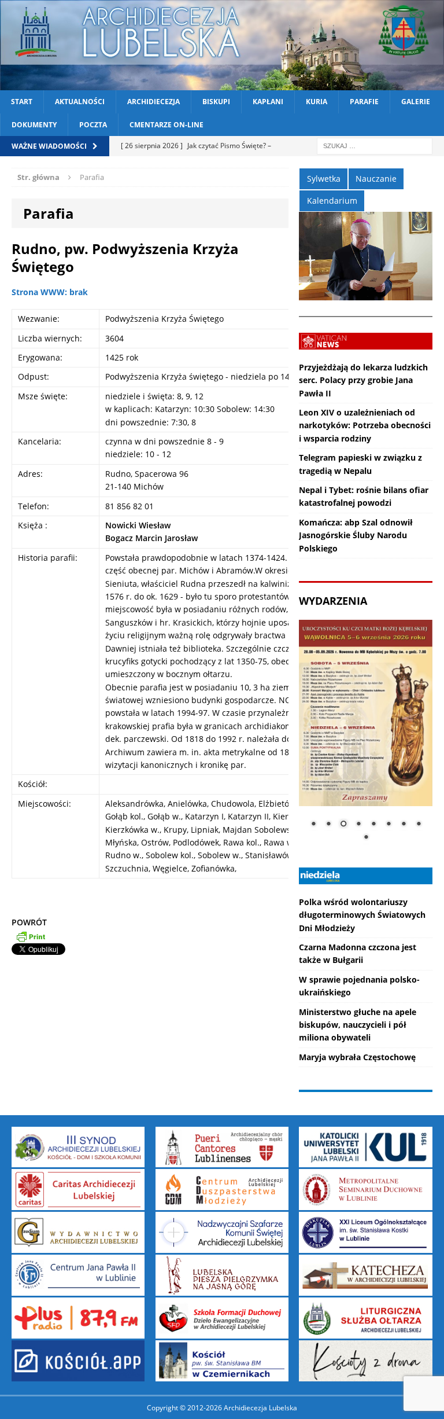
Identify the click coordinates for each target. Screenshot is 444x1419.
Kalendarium (332, 200)
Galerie (415, 101)
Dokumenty (34, 125)
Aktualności (80, 101)
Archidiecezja (153, 101)
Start (21, 101)
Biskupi (216, 101)
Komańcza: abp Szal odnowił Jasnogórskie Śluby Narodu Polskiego (356, 535)
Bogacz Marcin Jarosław (151, 537)
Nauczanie (376, 178)
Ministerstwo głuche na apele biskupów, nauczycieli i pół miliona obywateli (357, 1024)
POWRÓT (29, 922)
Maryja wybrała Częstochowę (357, 1057)
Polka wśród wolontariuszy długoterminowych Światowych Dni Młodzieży (362, 914)
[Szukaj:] (374, 144)
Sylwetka (324, 178)
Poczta (93, 125)
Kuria (316, 101)
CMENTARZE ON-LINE (167, 125)
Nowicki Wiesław (138, 525)
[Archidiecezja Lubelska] (222, 45)
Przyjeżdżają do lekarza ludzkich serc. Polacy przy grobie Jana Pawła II (363, 380)
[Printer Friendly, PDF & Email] (31, 936)
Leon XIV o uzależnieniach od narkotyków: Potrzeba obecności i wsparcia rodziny (365, 425)
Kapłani (268, 101)
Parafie (364, 101)
